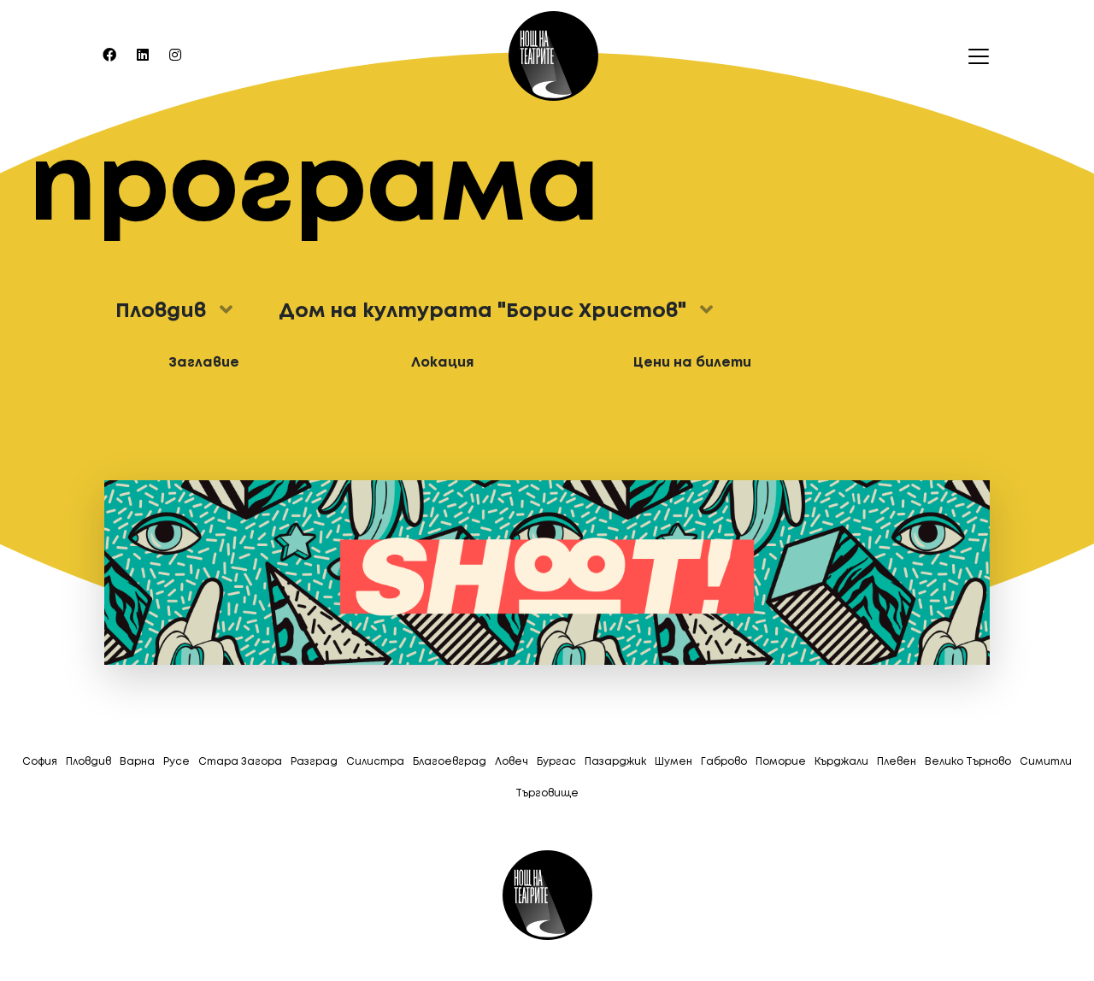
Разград (314, 761)
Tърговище (547, 793)
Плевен (896, 761)
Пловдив (88, 761)
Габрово (724, 761)
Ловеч (511, 761)
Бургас (556, 761)
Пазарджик (615, 761)
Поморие (781, 761)
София (39, 761)
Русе (176, 761)
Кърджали (841, 761)
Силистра (375, 761)
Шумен (673, 761)
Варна (137, 761)
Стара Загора (240, 761)
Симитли (1046, 761)
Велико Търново (968, 761)
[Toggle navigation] (973, 56)
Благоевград (449, 761)
